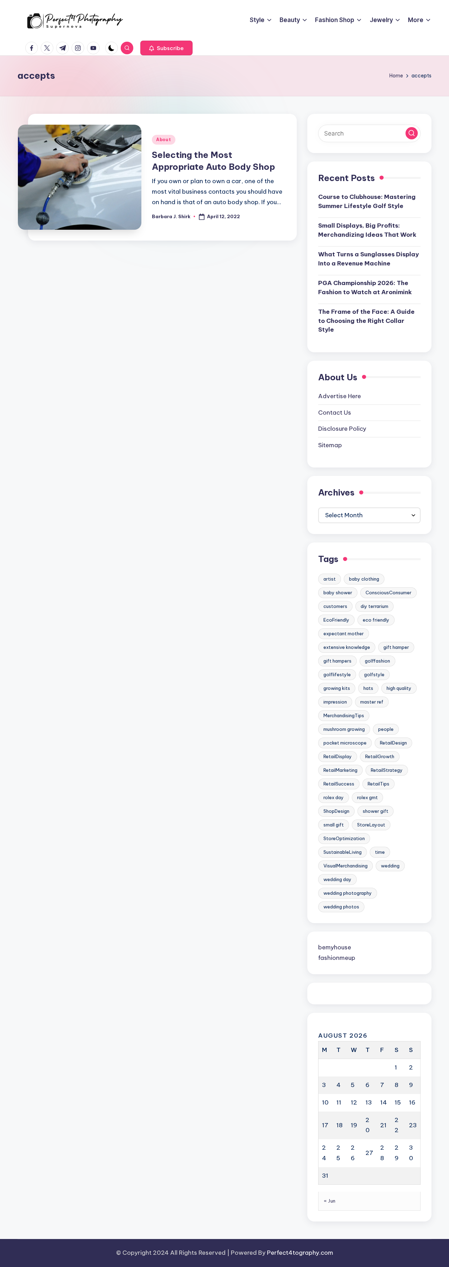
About (163, 139)
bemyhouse (334, 947)
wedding (390, 865)
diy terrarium (374, 606)
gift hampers (337, 661)
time (380, 852)
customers (335, 606)
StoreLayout (371, 825)
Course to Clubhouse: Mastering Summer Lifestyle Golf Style (367, 201)
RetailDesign (393, 743)
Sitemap (330, 445)
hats (368, 688)
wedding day (337, 879)
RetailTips (378, 784)
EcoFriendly (336, 620)
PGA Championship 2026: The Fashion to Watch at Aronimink (365, 287)
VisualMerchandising (345, 865)
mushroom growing (344, 729)
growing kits (336, 688)
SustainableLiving (342, 852)
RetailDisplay (337, 756)
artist (329, 579)
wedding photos (341, 906)
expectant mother (343, 633)
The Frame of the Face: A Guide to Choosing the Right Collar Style (366, 320)
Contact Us (334, 412)
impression (335, 702)
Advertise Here (339, 396)
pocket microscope (345, 743)
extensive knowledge (346, 647)
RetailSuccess (338, 784)
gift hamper (396, 647)
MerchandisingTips (343, 715)
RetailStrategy (387, 770)
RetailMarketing (340, 770)
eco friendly (376, 620)
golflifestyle (337, 674)
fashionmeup (336, 958)
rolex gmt (367, 797)
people (386, 729)
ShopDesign (336, 811)
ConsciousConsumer (388, 592)
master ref (371, 702)
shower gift (375, 811)
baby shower (337, 592)
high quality (399, 688)
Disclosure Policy (342, 428)
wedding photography (347, 893)
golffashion (377, 661)
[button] (166, 48)
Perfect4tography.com (300, 1252)
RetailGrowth (379, 756)
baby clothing (364, 579)
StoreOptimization (344, 838)
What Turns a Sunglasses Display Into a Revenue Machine (368, 258)
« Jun (330, 1201)
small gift (333, 825)
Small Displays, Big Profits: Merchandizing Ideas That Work (367, 230)
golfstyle (374, 674)
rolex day (333, 797)
